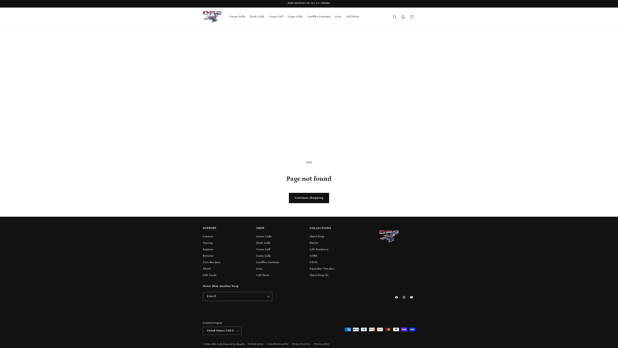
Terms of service (301, 344)
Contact (208, 236)
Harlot (314, 243)
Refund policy (256, 344)
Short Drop (317, 236)
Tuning (208, 243)
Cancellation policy (277, 344)
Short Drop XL (319, 275)
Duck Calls (263, 243)
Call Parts (262, 275)
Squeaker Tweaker (322, 268)
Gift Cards (210, 275)
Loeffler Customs (267, 262)
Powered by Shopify (234, 344)
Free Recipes (211, 262)
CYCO (313, 262)
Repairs (208, 249)
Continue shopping (309, 197)
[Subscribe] (268, 296)
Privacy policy (321, 344)
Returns (208, 255)
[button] (394, 17)
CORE (313, 255)
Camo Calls (263, 255)
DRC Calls (217, 344)
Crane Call (263, 249)
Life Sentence (319, 249)
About (207, 268)
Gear (259, 268)
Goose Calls (264, 236)
